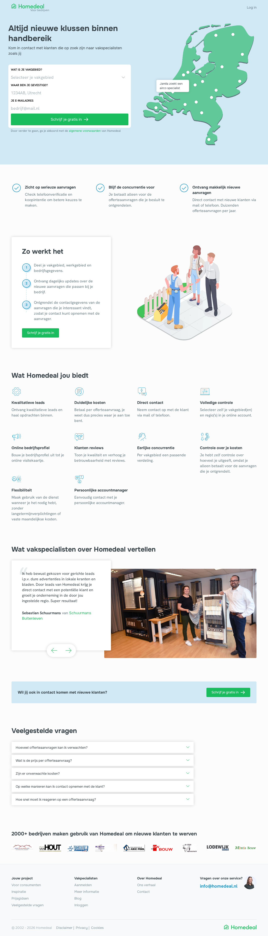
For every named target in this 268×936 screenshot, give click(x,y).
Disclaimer (64, 928)
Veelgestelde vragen (28, 905)
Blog (77, 898)
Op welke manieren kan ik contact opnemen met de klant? (60, 786)
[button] (54, 650)
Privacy (82, 928)
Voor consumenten (26, 885)
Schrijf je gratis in (40, 333)
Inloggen (81, 905)
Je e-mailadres (22, 100)
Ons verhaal (146, 885)
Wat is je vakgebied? (26, 69)
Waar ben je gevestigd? (29, 85)
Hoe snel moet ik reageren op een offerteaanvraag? (56, 799)
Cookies (97, 928)
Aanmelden (83, 885)
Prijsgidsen (20, 898)
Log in (251, 7)
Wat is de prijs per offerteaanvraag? (44, 760)
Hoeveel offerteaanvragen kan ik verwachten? (52, 747)
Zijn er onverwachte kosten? (38, 773)
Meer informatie (86, 891)
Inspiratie (19, 891)
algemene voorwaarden (85, 131)
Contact (143, 891)
